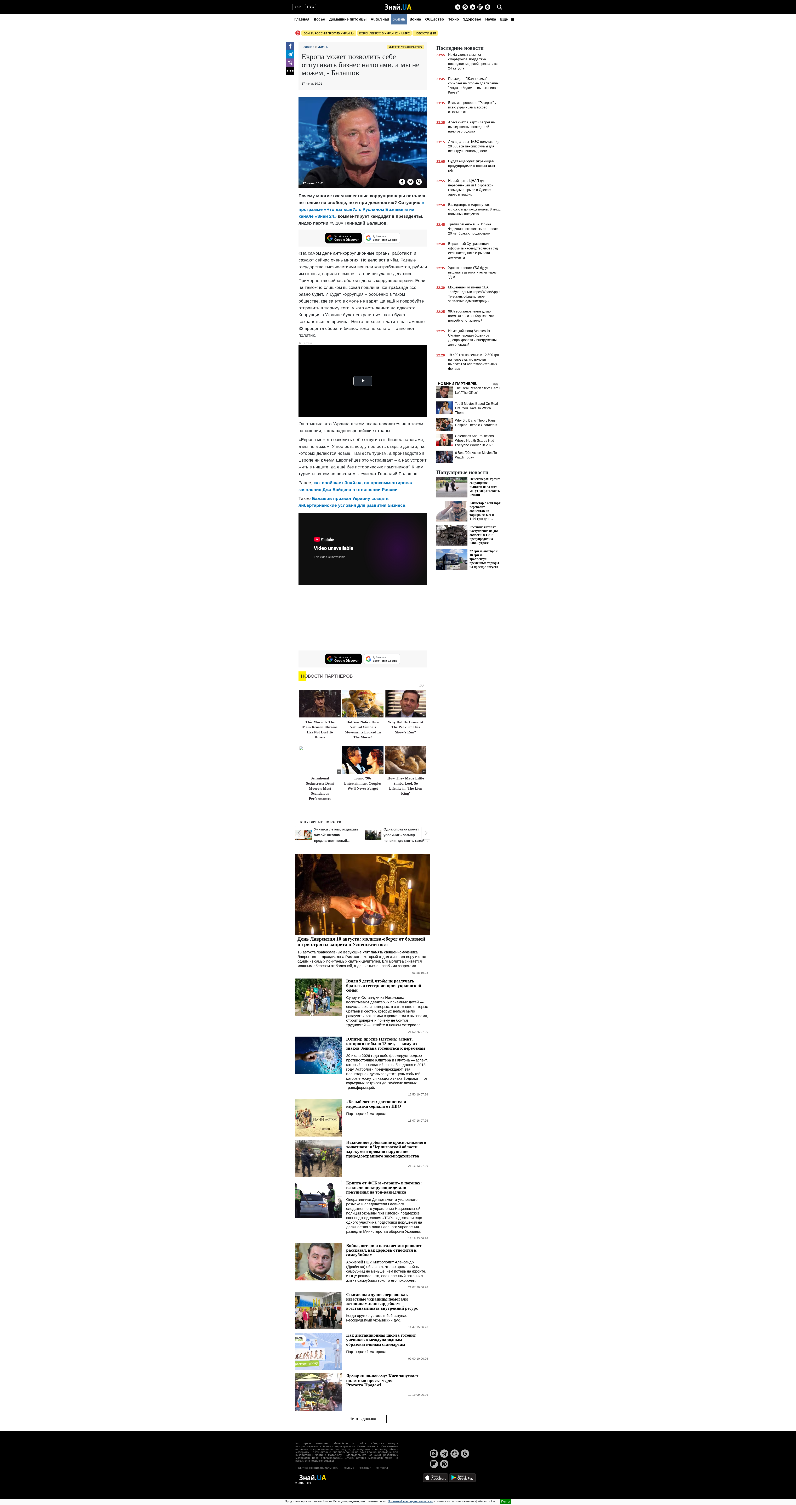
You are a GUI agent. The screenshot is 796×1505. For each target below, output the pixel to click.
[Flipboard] (480, 7)
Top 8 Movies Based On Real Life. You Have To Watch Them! (476, 408)
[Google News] (465, 1453)
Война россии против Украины (328, 33)
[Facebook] (290, 46)
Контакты (381, 1467)
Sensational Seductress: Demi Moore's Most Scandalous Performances (320, 788)
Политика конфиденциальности (317, 1467)
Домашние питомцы (347, 19)
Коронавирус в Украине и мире (384, 33)
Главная (301, 19)
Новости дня (425, 33)
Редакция (364, 1467)
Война (415, 19)
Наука (490, 19)
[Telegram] (457, 7)
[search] (499, 7)
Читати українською (405, 47)
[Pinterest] (487, 7)
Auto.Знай (380, 19)
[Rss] (472, 7)
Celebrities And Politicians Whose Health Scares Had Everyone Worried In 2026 (474, 440)
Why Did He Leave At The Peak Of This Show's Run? (405, 727)
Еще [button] (504, 19)
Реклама (348, 1467)
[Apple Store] (436, 1477)
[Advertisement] (362, 618)
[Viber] (465, 7)
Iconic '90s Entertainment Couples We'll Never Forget (362, 783)
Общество (434, 19)
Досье (319, 19)
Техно (453, 19)
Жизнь (399, 19)
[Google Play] (462, 1477)
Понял (505, 1501)
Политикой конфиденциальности (410, 1501)
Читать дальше (363, 1419)
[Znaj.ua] (398, 7)
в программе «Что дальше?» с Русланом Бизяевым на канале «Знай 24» (361, 209)
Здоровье (472, 19)
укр (298, 7)
